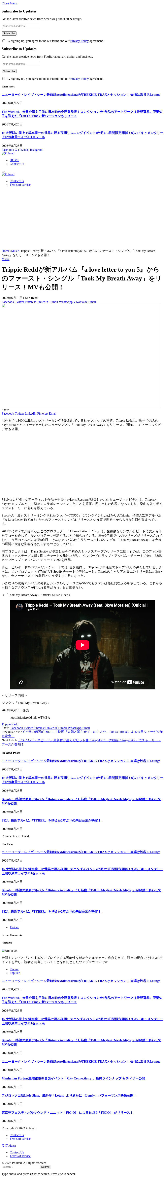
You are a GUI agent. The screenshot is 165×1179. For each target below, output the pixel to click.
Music (5, 259)
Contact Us (17, 163)
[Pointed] (8, 153)
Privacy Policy (79, 41)
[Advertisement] (82, 219)
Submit (45, 1166)
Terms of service (20, 184)
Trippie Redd (10, 724)
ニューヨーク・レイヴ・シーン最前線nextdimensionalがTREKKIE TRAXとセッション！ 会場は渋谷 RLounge (81, 94)
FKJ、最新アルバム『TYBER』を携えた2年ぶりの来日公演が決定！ (52, 820)
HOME (14, 160)
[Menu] (3, 171)
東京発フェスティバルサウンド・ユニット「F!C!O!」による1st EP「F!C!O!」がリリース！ (67, 1112)
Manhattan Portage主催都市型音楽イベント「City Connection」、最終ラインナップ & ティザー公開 (73, 1078)
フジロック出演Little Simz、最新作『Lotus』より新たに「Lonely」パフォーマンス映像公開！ (69, 1095)
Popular (15, 973)
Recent (14, 969)
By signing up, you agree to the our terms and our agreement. (54, 41)
